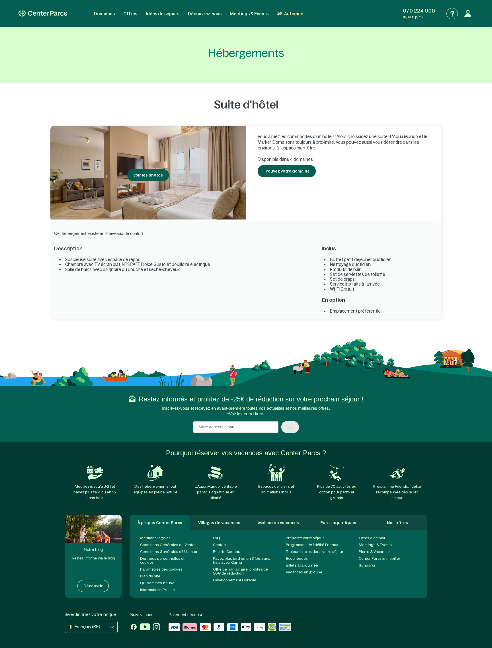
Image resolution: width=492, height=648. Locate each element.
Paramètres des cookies (161, 569)
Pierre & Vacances (375, 551)
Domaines (104, 13)
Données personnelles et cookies (162, 560)
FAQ (216, 538)
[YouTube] (145, 627)
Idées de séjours (162, 13)
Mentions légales (155, 538)
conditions (254, 413)
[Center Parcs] (43, 14)
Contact (220, 545)
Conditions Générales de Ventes (168, 545)
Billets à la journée (302, 565)
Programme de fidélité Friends (312, 545)
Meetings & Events (249, 13)
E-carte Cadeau (226, 551)
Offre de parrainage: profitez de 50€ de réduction (240, 571)
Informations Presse (157, 590)
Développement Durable (234, 580)
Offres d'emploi (372, 538)
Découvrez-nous (205, 13)
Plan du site (150, 576)
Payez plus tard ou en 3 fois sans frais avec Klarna (241, 560)
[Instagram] (156, 627)
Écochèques (297, 558)
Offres (130, 13)
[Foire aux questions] (452, 13)
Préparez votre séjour (305, 538)
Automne (293, 13)
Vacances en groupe (304, 572)
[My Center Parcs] (467, 13)
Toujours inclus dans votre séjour (314, 551)
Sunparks (367, 565)
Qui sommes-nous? (157, 583)
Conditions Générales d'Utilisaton (169, 551)
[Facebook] (133, 627)
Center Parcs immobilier (379, 558)
